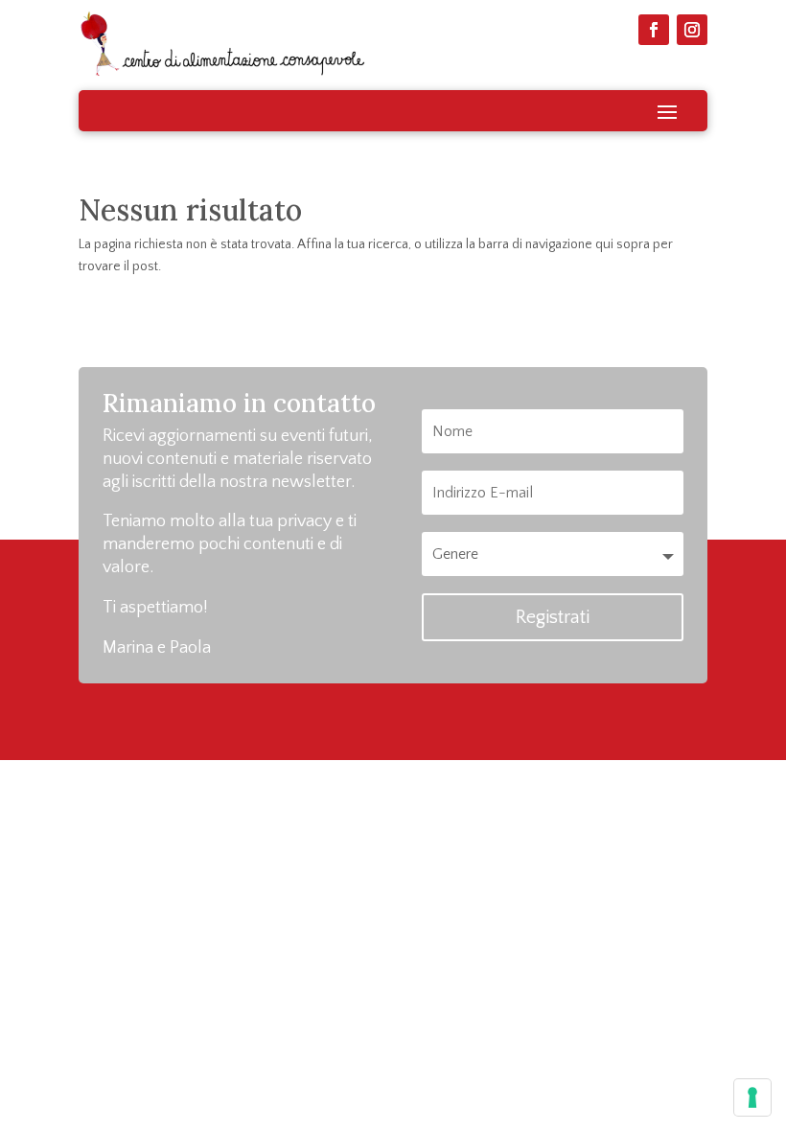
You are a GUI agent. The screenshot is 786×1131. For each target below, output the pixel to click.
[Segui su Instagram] (692, 29)
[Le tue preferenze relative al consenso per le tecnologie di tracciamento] (752, 1097)
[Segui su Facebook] (653, 29)
